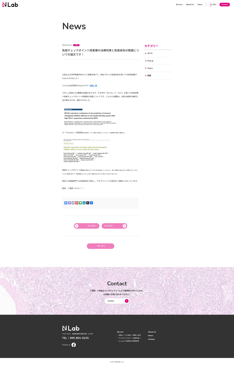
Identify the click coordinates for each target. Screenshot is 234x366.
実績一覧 (93, 85)
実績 (76, 45)
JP (211, 4)
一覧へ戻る (100, 246)
